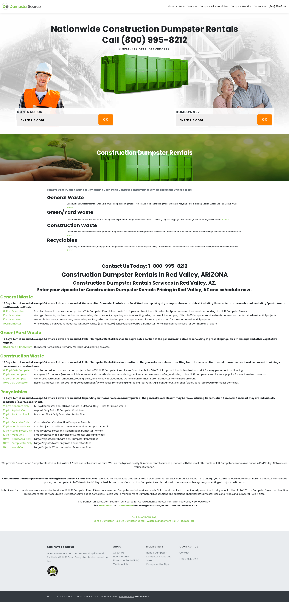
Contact (184, 552)
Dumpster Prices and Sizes (214, 6)
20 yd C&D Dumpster (15, 374)
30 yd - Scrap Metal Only (17, 430)
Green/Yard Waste (20, 333)
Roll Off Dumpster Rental (130, 521)
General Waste (16, 297)
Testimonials (120, 564)
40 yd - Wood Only (14, 447)
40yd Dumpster (12, 323)
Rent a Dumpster (188, 6)
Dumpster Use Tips (241, 6)
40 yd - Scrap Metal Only (17, 443)
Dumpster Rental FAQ (126, 560)
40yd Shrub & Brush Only (17, 347)
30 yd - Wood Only (13, 435)
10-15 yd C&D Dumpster (17, 370)
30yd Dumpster (12, 319)
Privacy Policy (126, 596)
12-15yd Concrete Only (16, 406)
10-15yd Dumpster (13, 311)
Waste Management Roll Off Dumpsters (170, 521)
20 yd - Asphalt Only (15, 410)
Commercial (125, 505)
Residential (105, 505)
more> (70, 207)
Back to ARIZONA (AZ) (144, 517)
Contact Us (260, 6)
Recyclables (13, 392)
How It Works (121, 556)
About (171, 6)
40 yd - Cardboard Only (17, 439)
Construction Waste (22, 356)
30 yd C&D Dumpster (15, 378)
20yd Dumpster (12, 315)
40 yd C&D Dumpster (15, 382)
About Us (118, 552)
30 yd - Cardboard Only (17, 426)
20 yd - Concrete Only (16, 422)
